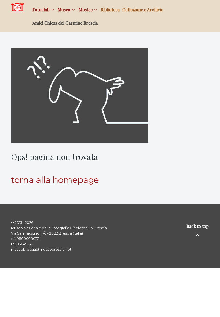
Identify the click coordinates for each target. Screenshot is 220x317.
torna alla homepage (55, 180)
